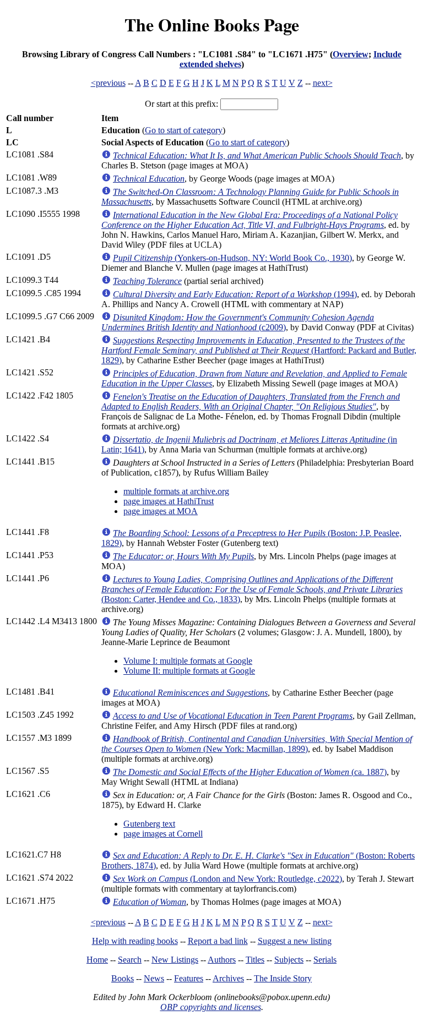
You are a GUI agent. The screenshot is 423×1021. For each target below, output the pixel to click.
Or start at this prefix (180, 103)
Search (130, 959)
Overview (350, 54)
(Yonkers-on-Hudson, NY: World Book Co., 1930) (232, 258)
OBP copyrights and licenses (210, 1007)
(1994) (235, 294)
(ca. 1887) (250, 772)
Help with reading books (135, 941)
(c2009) (237, 322)
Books (122, 978)
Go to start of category (184, 130)
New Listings (174, 959)
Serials (325, 959)
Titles (255, 959)
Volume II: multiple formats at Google (189, 670)
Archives (228, 978)
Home (97, 959)
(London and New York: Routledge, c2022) (227, 878)
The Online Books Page (211, 24)
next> (323, 83)
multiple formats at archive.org (176, 491)
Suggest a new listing (295, 941)
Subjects (288, 959)
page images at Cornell (163, 833)
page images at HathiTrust (168, 501)
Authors (222, 959)
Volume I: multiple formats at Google (187, 660)
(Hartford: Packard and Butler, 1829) (258, 350)
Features (188, 978)
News (154, 978)
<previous (108, 83)
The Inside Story (283, 978)
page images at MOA (160, 511)
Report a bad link (218, 941)
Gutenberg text (149, 823)
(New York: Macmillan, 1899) (256, 744)
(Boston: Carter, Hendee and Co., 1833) (252, 589)
